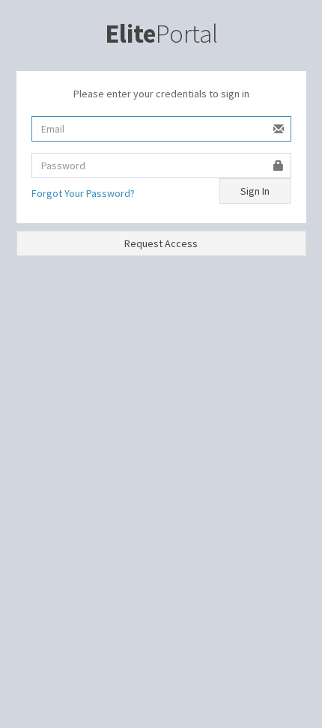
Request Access (161, 243)
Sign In (255, 191)
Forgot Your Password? (83, 193)
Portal (161, 33)
